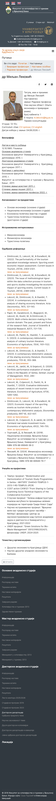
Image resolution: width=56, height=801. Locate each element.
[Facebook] (39, 84)
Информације (8, 577)
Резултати (6, 597)
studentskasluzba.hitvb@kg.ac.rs (29, 39)
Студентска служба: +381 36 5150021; (29, 36)
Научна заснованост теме (13, 720)
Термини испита (9, 587)
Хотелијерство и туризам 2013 (15, 607)
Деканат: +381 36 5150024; (21, 42)
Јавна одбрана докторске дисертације (19, 735)
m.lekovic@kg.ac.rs (43, 117)
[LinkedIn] (52, 84)
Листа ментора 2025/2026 (13, 698)
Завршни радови (9, 602)
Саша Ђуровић (27, 795)
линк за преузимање (17, 272)
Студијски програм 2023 (13, 708)
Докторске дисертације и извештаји (18, 730)
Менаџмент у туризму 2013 (14, 659)
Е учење (30, 22)
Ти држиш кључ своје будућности (13, 51)
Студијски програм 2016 (13, 703)
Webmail (50, 22)
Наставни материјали (11, 592)
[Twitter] (45, 84)
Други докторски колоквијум (15, 725)
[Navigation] (53, 51)
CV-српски (24, 127)
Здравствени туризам (12, 611)
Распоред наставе (10, 582)
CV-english (37, 127)
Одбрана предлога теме (13, 715)
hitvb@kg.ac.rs (42, 42)
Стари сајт (40, 22)
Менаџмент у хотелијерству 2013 (17, 655)
